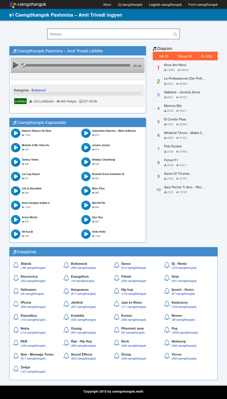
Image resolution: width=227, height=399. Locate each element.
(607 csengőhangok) (83, 332)
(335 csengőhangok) (83, 319)
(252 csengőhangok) (33, 281)
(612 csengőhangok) (133, 267)
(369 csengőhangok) (83, 267)
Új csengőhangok (130, 4)
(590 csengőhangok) (33, 307)
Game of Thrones (177, 173)
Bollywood (38, 90)
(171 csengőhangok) (133, 307)
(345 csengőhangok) (184, 345)
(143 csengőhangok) (33, 319)
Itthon (107, 4)
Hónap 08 (185, 56)
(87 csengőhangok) (183, 293)
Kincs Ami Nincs (175, 65)
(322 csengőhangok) (83, 358)
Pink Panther (173, 146)
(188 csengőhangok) (33, 267)
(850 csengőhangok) (83, 345)
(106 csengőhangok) (33, 345)
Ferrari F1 (171, 160)
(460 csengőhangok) (184, 358)
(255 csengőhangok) (133, 281)
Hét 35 (163, 56)
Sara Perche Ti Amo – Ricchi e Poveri (190, 187)
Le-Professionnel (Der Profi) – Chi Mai (190, 78)
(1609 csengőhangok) (185, 332)
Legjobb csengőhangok (165, 4)
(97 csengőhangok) (133, 332)
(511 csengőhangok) (33, 358)
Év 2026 (207, 56)
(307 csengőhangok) (184, 281)
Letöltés (20, 101)
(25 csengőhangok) (32, 293)
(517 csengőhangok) (83, 293)
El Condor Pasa (175, 119)
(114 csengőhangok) (33, 332)
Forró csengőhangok (203, 4)
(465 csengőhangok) (133, 319)
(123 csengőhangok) (184, 267)
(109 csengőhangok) (184, 307)
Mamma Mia (173, 105)
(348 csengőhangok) (133, 345)
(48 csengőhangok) (183, 319)
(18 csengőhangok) (82, 281)
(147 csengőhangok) (33, 371)
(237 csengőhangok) (83, 307)
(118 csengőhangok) (133, 293)
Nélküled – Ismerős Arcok (182, 92)
